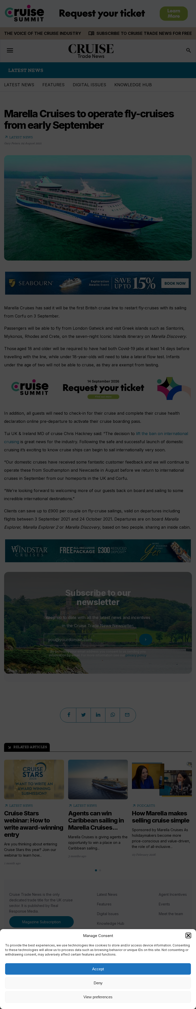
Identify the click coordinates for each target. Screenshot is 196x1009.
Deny (98, 983)
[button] (188, 935)
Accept (98, 969)
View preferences (98, 997)
